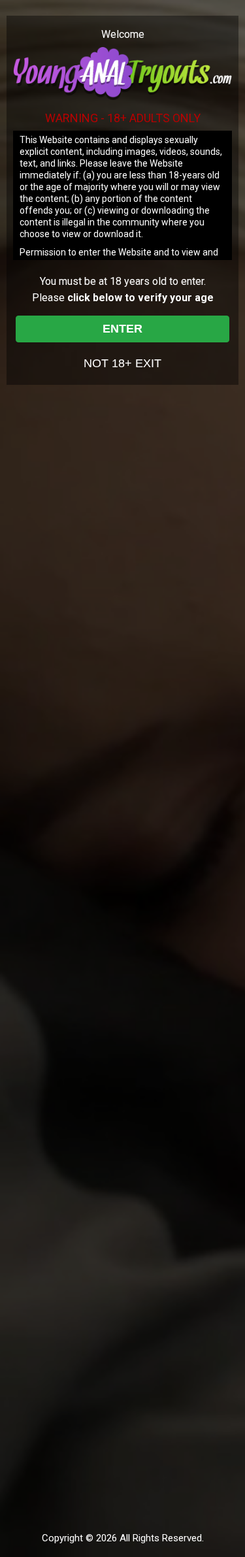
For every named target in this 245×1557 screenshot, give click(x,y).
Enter (122, 328)
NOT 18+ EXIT (122, 363)
